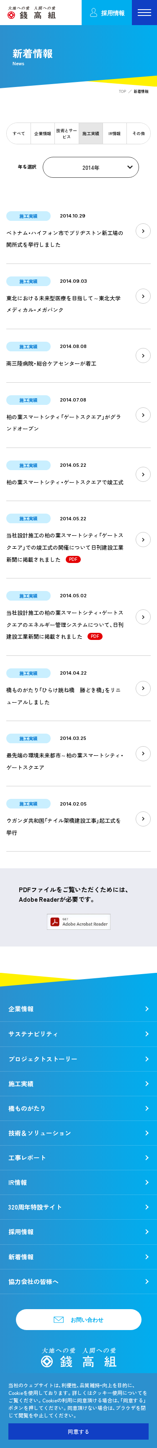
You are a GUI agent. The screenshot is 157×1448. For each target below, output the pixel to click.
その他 (138, 133)
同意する (79, 1431)
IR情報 (114, 133)
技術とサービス (66, 133)
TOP (122, 91)
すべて (19, 133)
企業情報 (42, 133)
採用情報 (113, 12)
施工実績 (90, 133)
